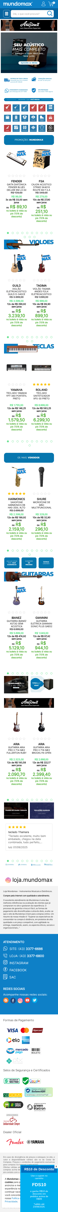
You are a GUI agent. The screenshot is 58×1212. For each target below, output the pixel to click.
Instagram (19, 963)
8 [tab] (40, 233)
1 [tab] (6, 233)
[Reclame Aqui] (39, 1093)
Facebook (18, 970)
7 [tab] (35, 233)
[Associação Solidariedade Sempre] (12, 1120)
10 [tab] (49, 233)
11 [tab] (23, 237)
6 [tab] (30, 233)
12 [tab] (28, 237)
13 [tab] (32, 237)
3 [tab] (16, 233)
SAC (12, 977)
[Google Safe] (32, 1081)
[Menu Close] (6, 13)
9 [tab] (45, 233)
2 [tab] (11, 233)
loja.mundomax (32, 879)
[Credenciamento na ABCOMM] (13, 1096)
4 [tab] (20, 233)
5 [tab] (25, 233)
